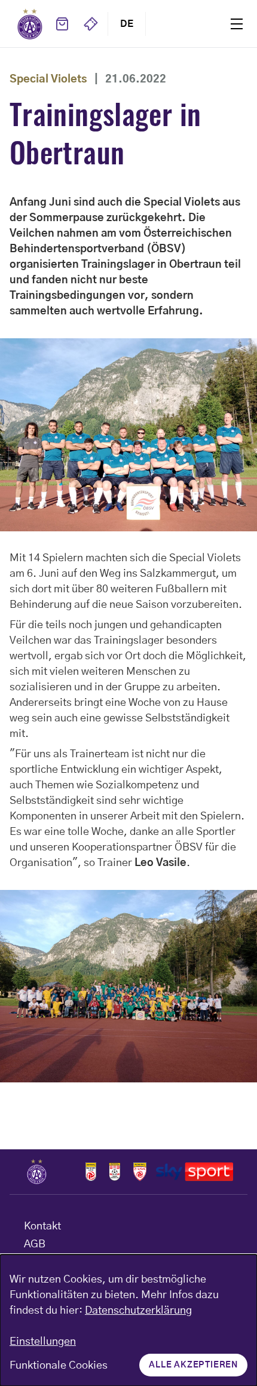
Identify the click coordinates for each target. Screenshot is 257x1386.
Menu (237, 23)
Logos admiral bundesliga (90, 1171)
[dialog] (128, 1320)
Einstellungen (43, 1341)
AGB (34, 1244)
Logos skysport (194, 1171)
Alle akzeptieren (193, 1365)
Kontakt (42, 1226)
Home (29, 23)
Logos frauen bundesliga (115, 1171)
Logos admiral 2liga (139, 1171)
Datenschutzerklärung (138, 1310)
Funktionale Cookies (59, 1365)
